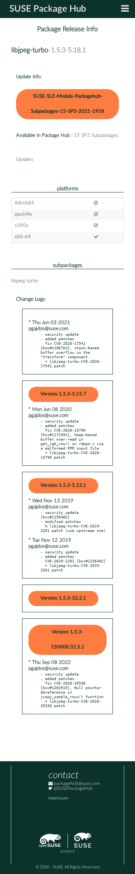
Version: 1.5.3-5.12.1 (63, 485)
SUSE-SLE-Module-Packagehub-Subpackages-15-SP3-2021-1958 (67, 104)
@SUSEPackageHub (72, 788)
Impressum (58, 798)
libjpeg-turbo (29, 50)
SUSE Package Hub (47, 9)
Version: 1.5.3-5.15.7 (63, 394)
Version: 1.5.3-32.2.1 (63, 598)
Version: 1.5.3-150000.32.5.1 (67, 640)
